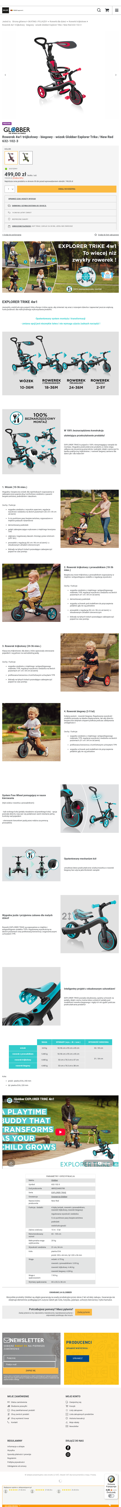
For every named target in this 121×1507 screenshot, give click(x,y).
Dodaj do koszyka (66, 189)
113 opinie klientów (11, 1506)
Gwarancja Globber (59, 1197)
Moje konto (73, 1396)
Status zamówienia (19, 1402)
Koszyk (72, 1406)
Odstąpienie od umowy (16, 1466)
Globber (54, 1180)
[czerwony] (11, 157)
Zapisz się (30, 1371)
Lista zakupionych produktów (81, 1414)
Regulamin (11, 1458)
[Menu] (116, 1475)
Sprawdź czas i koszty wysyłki (22, 199)
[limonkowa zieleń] (26, 157)
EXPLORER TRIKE (58, 1192)
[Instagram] (88, 1454)
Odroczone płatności (21, 226)
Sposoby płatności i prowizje (19, 1454)
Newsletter (27, 1340)
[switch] (111, 1496)
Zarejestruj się (75, 1402)
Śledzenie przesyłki (19, 1406)
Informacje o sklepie (15, 1446)
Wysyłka (11, 1450)
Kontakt (14, 1422)
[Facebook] (88, 1448)
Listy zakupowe (75, 1410)
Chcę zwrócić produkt (20, 1414)
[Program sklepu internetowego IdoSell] (60, 1481)
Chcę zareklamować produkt (23, 1410)
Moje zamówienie (18, 1396)
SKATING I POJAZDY (37, 21)
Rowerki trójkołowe (77, 21)
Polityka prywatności (16, 1462)
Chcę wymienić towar (20, 1418)
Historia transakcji (77, 1418)
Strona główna (19, 21)
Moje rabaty (74, 1422)
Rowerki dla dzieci (58, 21)
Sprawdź (78, 1358)
